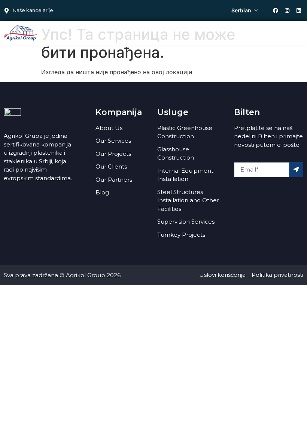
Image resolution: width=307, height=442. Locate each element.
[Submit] (296, 169)
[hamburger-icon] (294, 32)
